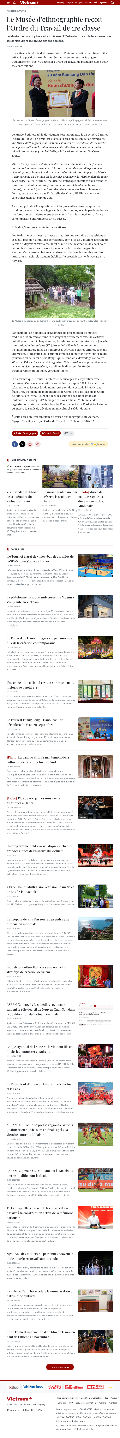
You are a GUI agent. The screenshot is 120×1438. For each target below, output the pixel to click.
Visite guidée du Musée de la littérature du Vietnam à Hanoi (22, 496)
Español (88, 2)
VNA (71, 1402)
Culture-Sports (16, 11)
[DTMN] (59, 1387)
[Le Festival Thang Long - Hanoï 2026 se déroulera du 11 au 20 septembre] (95, 729)
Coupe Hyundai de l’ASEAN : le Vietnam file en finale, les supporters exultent (40, 1049)
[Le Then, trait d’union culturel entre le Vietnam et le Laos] (95, 1093)
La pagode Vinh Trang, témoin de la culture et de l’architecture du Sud (38, 759)
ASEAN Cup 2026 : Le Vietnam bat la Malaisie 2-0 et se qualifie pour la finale (41, 1173)
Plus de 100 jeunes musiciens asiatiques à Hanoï (33, 800)
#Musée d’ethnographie (25, 433)
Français (79, 2)
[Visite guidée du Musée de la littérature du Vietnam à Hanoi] (24, 476)
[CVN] (39, 1387)
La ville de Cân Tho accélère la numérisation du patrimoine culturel (40, 1293)
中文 (96, 2)
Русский (104, 2)
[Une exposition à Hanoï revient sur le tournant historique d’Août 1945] (95, 691)
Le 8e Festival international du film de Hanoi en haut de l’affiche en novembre (41, 1334)
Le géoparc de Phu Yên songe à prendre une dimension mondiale (38, 921)
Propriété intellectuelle (67, 1397)
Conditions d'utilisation (91, 1397)
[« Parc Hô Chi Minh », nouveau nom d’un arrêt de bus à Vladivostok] (95, 896)
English (70, 2)
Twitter (22, 444)
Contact (113, 1402)
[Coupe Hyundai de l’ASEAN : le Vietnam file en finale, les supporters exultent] (95, 1056)
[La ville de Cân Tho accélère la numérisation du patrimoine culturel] (95, 1300)
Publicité (102, 1402)
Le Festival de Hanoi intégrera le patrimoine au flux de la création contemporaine (40, 640)
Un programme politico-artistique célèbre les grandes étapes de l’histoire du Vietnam (40, 848)
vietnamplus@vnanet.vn (74, 1421)
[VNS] (18, 1387)
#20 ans (68, 433)
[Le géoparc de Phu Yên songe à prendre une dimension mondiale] (95, 928)
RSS (106, 1397)
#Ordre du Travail (50, 433)
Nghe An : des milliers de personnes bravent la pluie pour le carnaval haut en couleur (40, 1256)
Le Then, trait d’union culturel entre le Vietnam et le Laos (40, 1086)
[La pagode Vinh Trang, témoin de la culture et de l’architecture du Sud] (95, 766)
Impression (30, 444)
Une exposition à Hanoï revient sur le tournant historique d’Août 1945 (40, 684)
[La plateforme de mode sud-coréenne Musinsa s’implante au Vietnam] (95, 606)
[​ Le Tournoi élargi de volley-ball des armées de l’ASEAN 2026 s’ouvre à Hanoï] (95, 565)
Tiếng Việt (60, 2)
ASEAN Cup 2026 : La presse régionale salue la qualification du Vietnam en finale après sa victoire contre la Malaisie (40, 1130)
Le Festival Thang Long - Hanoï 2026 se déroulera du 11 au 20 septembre (35, 722)
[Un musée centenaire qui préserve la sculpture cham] (60, 476)
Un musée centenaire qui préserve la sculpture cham (59, 496)
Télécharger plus (60, 1366)
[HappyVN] (100, 1387)
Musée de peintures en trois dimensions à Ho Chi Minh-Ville (92, 499)
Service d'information (86, 1402)
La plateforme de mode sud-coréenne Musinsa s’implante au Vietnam (40, 599)
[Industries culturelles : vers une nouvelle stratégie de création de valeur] (95, 976)
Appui (114, 1397)
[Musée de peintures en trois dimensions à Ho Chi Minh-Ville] (95, 476)
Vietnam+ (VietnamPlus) (30, 2)
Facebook (15, 444)
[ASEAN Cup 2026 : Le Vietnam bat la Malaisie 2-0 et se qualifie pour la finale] (95, 1180)
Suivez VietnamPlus (80, 444)
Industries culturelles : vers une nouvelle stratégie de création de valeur (36, 969)
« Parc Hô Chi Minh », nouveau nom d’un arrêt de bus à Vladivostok (40, 889)
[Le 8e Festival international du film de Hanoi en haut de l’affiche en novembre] (95, 1341)
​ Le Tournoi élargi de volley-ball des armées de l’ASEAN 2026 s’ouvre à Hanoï (40, 558)
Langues (62, 1402)
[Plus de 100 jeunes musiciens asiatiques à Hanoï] (95, 807)
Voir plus (17, 549)
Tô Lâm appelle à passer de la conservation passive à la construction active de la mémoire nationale (40, 1213)
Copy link (38, 444)
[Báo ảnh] (80, 1387)
